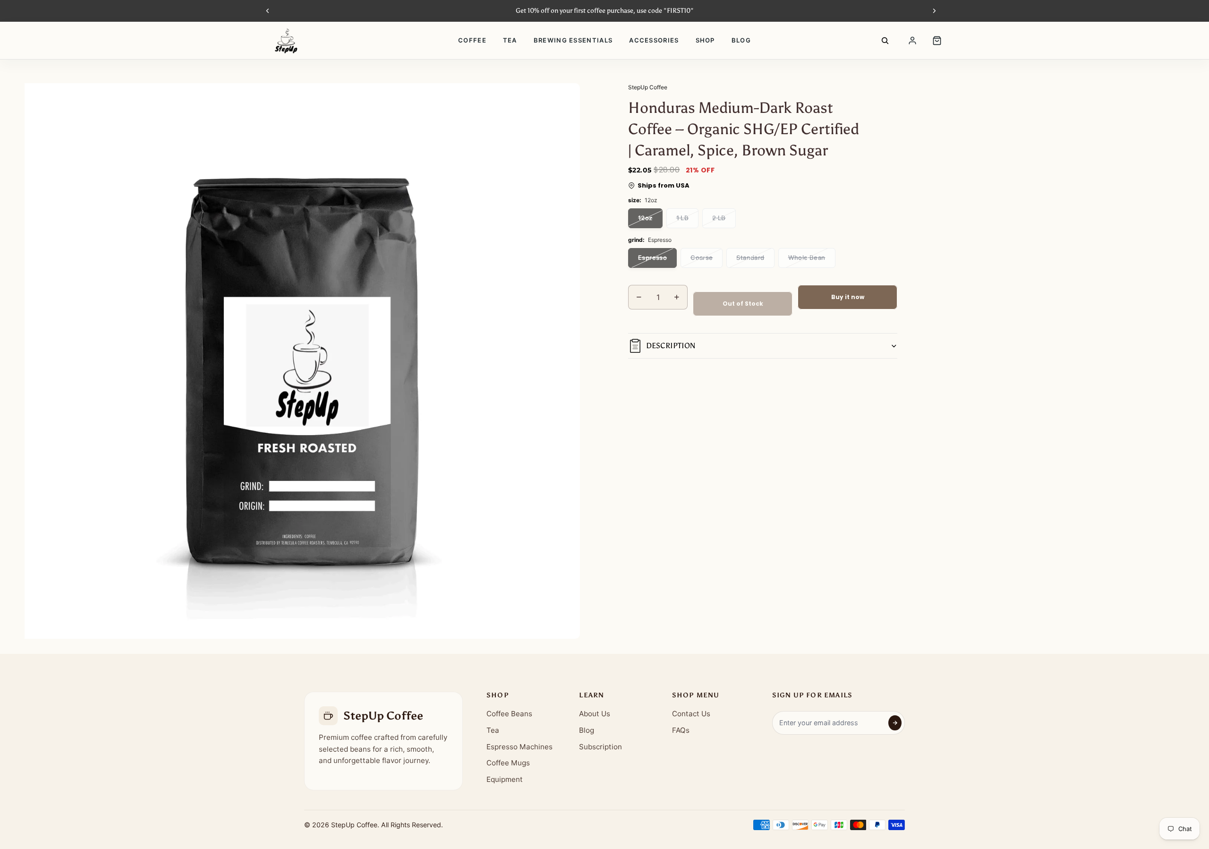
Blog (741, 40)
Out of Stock (743, 304)
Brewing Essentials (573, 40)
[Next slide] (934, 10)
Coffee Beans (509, 713)
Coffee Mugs (508, 762)
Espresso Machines (519, 746)
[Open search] (885, 40)
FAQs (681, 730)
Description (670, 345)
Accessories (654, 40)
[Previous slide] (267, 10)
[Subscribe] (895, 722)
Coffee (472, 40)
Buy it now (847, 297)
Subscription (600, 746)
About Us (594, 713)
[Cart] (937, 40)
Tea (510, 40)
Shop (705, 40)
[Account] (912, 40)
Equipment (504, 779)
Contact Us (691, 713)
